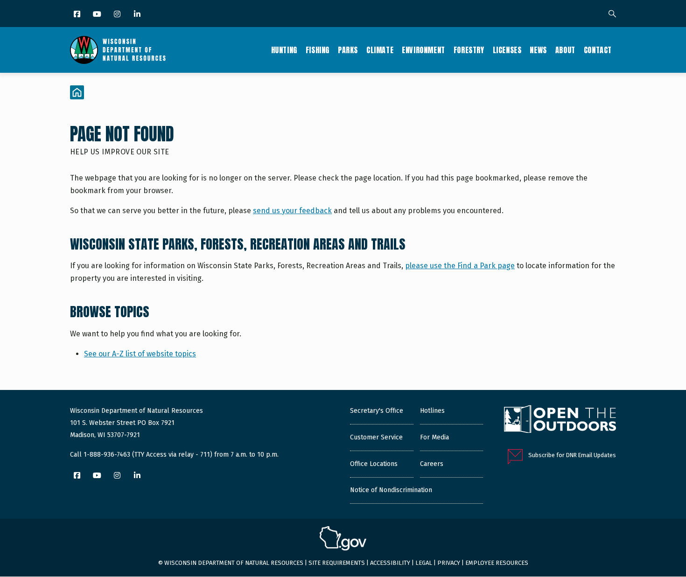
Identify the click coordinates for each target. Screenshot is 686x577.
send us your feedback (292, 210)
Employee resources (496, 562)
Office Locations (374, 464)
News (538, 50)
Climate (379, 50)
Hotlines (432, 411)
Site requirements (336, 562)
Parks (348, 50)
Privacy (448, 562)
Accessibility (390, 562)
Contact (598, 50)
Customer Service (376, 437)
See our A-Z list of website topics (140, 353)
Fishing (317, 50)
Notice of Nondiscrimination (391, 490)
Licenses (507, 50)
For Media (434, 437)
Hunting (284, 50)
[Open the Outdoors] (560, 420)
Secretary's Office (376, 411)
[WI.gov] (343, 539)
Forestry (469, 50)
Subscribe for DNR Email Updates (572, 455)
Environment (423, 50)
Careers (431, 464)
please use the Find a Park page (460, 265)
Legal (423, 562)
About (565, 50)
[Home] (118, 50)
